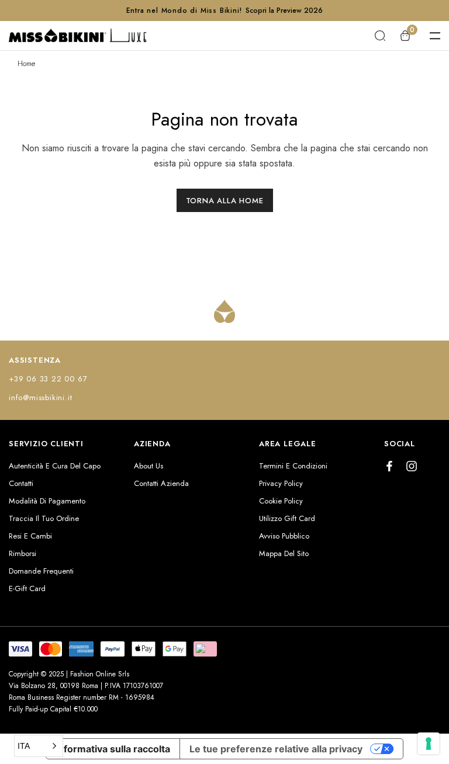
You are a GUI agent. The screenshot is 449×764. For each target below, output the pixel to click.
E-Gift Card (27, 588)
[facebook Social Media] (389, 466)
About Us (148, 465)
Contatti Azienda (161, 483)
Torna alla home (225, 200)
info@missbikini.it (40, 397)
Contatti (21, 483)
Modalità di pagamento (47, 500)
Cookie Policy (281, 500)
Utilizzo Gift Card (287, 518)
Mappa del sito (284, 553)
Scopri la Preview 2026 (284, 10)
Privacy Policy (281, 483)
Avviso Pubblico (284, 535)
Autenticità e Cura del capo (55, 465)
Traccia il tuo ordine (44, 518)
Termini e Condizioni (293, 465)
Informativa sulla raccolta (113, 749)
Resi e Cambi (30, 535)
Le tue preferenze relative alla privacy (275, 749)
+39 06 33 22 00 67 (48, 378)
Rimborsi (22, 553)
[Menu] (435, 35)
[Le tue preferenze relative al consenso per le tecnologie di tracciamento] (428, 743)
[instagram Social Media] (411, 466)
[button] (39, 745)
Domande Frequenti (41, 571)
